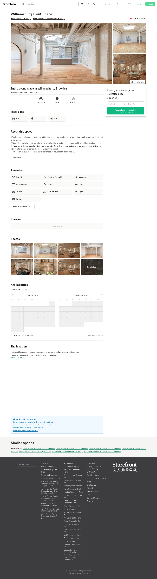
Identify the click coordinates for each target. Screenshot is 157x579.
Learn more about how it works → (25, 431)
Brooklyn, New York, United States (25, 92)
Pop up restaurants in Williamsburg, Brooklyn (102, 451)
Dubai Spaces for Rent (73, 506)
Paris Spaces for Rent (72, 489)
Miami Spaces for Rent (73, 486)
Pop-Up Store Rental (72, 509)
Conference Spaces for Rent (73, 525)
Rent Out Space (93, 475)
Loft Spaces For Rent (72, 535)
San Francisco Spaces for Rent (73, 476)
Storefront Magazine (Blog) (49, 471)
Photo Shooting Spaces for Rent (73, 531)
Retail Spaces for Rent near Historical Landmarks (73, 557)
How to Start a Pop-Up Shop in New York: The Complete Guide (50, 484)
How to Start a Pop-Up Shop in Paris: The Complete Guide (49, 498)
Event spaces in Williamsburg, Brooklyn (39, 448)
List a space (92, 463)
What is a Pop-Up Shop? (50, 478)
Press (89, 495)
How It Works (46, 463)
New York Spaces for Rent (72, 471)
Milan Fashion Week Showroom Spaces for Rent (49, 516)
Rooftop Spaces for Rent (73, 538)
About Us (90, 488)
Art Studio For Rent (71, 541)
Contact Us (91, 485)
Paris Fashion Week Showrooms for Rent (49, 505)
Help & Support (93, 491)
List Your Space (93, 472)
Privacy (90, 501)
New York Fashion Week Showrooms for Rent (50, 510)
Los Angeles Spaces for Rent (73, 481)
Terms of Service (93, 498)
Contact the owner (17, 357)
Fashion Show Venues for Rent (72, 546)
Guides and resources (49, 475)
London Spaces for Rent (73, 492)
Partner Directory (47, 467)
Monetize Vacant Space (96, 478)
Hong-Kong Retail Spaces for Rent (71, 502)
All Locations (69, 463)
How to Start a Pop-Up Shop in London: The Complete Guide (49, 491)
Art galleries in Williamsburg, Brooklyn (67, 451)
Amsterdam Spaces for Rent (73, 496)
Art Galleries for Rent (72, 518)
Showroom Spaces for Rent (72, 513)
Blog (89, 482)
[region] (57, 390)
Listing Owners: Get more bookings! (95, 468)
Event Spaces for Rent (72, 521)
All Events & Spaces (72, 467)
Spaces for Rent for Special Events (71, 551)
